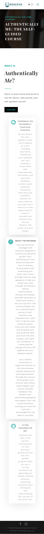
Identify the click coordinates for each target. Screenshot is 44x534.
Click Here (11, 110)
